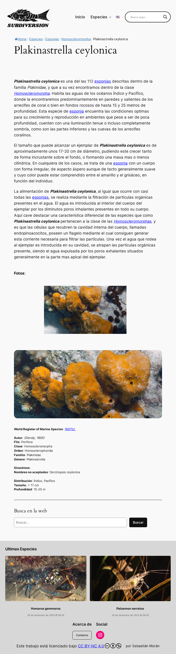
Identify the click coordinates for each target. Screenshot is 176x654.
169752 (70, 429)
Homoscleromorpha (32, 93)
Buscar (138, 522)
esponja (76, 111)
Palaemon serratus (130, 608)
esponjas (102, 81)
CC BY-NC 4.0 (91, 646)
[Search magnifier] (165, 17)
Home (22, 39)
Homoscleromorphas (132, 221)
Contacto (82, 635)
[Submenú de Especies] (110, 17)
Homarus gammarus (45, 608)
